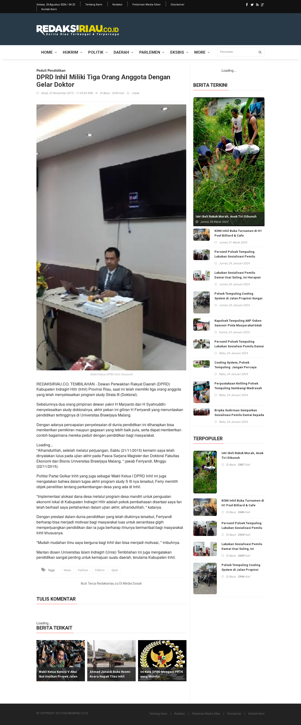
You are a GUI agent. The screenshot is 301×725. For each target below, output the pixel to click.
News (67, 570)
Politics (100, 570)
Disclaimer (177, 4)
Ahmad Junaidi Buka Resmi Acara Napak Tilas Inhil (110, 674)
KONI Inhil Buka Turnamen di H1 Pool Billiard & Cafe (238, 233)
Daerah (121, 52)
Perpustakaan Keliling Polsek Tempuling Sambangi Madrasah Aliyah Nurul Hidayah (238, 388)
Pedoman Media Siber (146, 4)
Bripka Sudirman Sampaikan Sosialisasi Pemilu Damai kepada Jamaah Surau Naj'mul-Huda (239, 414)
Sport (114, 570)
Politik (95, 52)
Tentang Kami (93, 4)
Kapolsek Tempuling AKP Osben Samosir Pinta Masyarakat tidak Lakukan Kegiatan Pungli (238, 325)
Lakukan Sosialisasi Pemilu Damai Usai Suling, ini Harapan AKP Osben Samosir (237, 277)
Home (47, 52)
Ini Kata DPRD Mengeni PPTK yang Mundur (161, 674)
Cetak (135, 93)
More (200, 52)
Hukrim (70, 52)
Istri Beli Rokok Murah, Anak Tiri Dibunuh (226, 216)
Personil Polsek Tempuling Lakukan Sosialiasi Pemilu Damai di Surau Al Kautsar (239, 346)
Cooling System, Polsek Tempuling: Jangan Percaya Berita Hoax (235, 367)
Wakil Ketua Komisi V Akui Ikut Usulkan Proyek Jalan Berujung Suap (58, 676)
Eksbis (177, 52)
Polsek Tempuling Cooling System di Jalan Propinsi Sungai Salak (238, 298)
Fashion (83, 570)
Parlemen (149, 52)
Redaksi (117, 4)
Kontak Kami (49, 9)
